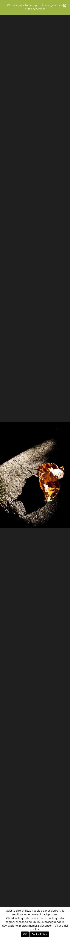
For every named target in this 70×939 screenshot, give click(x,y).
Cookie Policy (39, 934)
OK (25, 934)
